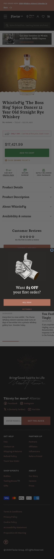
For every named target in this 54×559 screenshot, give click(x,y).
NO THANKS (27, 309)
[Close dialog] (52, 250)
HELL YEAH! (26, 302)
